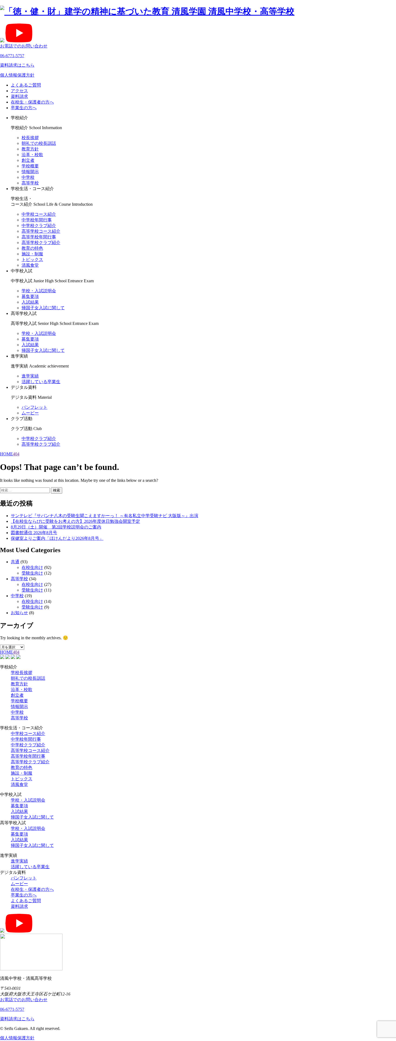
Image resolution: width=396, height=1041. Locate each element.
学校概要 (30, 166)
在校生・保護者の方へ (32, 102)
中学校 (28, 177)
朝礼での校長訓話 (39, 143)
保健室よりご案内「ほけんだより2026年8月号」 (57, 538)
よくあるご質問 (26, 85)
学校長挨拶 (21, 672)
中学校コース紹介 (39, 214)
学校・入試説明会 (39, 290)
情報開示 (30, 171)
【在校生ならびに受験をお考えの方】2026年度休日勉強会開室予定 (75, 521)
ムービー (30, 413)
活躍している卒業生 (41, 381)
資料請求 (19, 96)
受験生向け (32, 573)
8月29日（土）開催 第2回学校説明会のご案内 (56, 527)
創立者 (28, 160)
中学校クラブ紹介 (39, 225)
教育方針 (30, 149)
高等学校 (30, 183)
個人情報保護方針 (17, 75)
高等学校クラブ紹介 (41, 242)
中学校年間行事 (37, 220)
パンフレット (34, 407)
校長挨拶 (30, 137)
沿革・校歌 (32, 154)
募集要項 (30, 296)
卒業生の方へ (24, 107)
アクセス (19, 90)
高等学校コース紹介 (41, 231)
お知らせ (19, 612)
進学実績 (30, 376)
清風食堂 (30, 265)
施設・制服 (32, 254)
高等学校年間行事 (39, 237)
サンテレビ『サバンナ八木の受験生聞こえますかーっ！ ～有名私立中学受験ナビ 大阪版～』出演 (104, 515)
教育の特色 (32, 248)
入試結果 (30, 302)
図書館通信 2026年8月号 (34, 532)
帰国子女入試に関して (43, 307)
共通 (15, 561)
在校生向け (32, 567)
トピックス (32, 259)
